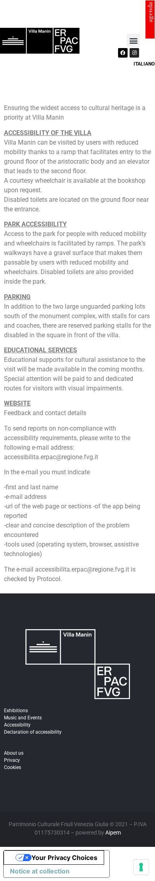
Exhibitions (16, 710)
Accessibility (17, 725)
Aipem (113, 832)
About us (13, 753)
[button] (133, 40)
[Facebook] (123, 53)
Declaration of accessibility (33, 732)
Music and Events (23, 718)
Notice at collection (40, 871)
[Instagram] (134, 53)
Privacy (12, 760)
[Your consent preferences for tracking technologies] (141, 867)
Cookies (12, 767)
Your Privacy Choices (64, 858)
